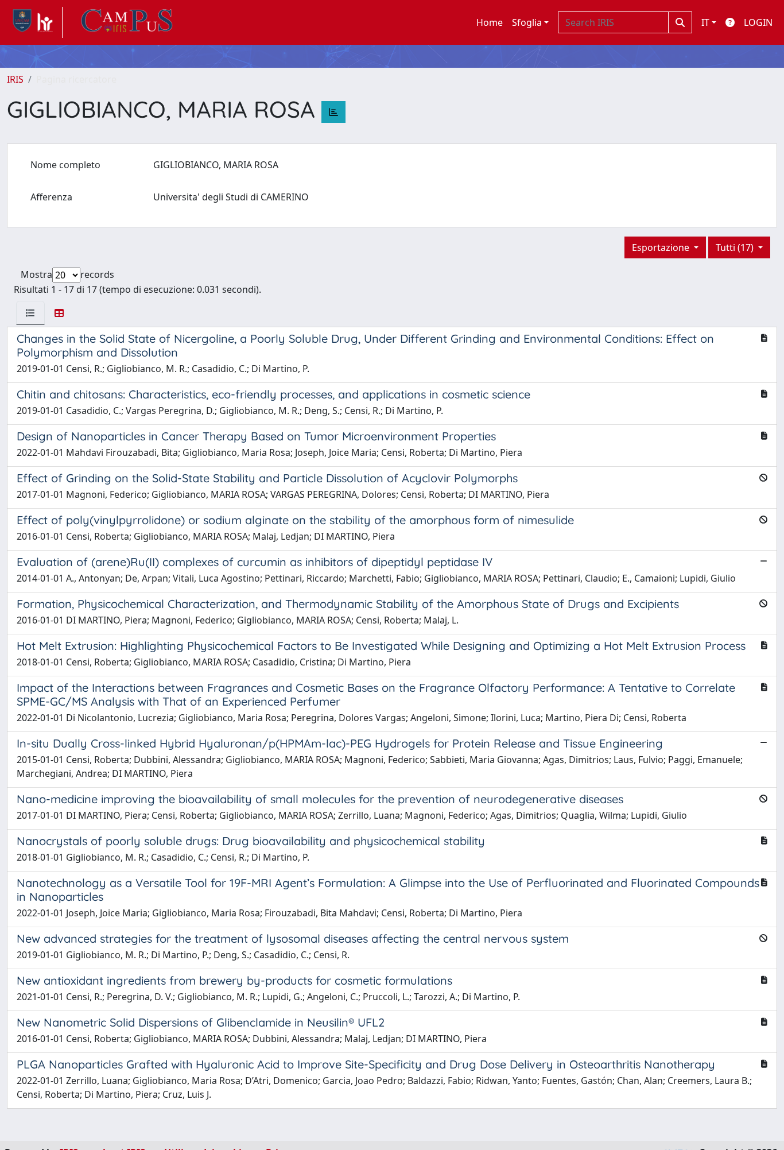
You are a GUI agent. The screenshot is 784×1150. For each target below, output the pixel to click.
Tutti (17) (736, 247)
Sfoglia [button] (527, 22)
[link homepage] (35, 22)
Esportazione (662, 247)
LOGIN (758, 22)
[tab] (30, 313)
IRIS (15, 79)
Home (489, 22)
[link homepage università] (127, 22)
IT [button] (705, 22)
